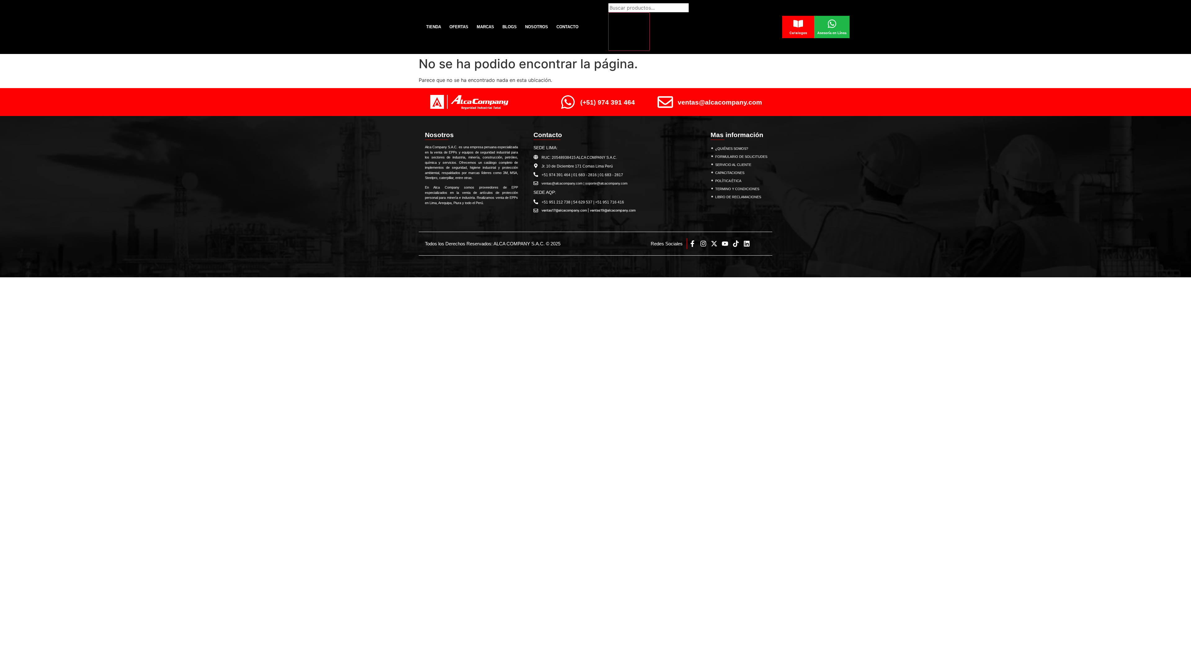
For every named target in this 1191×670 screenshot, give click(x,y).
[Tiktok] (735, 243)
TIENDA (433, 27)
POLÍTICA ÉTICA (728, 181)
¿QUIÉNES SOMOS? (731, 148)
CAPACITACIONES (729, 173)
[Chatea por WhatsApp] (1176, 651)
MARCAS (485, 27)
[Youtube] (725, 243)
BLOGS (509, 27)
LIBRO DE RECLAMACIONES (738, 197)
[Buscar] (629, 31)
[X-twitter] (714, 243)
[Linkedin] (746, 243)
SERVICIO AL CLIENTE (733, 165)
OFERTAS (458, 27)
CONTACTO (567, 27)
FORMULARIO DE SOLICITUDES (741, 157)
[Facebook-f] (692, 243)
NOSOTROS (536, 27)
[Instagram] (703, 243)
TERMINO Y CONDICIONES (737, 189)
